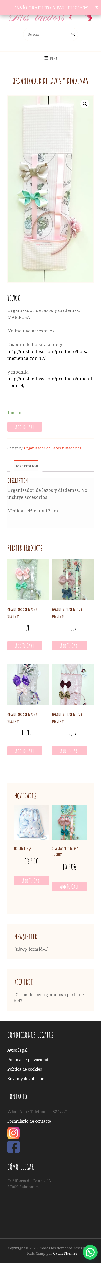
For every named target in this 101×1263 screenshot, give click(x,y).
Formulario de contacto (29, 1121)
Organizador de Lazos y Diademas (52, 448)
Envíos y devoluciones (27, 1078)
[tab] (26, 466)
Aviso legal (17, 1050)
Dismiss (96, 7)
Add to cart (24, 427)
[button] (90, 1252)
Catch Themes (65, 1253)
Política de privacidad (27, 1059)
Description (26, 466)
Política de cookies (24, 1069)
